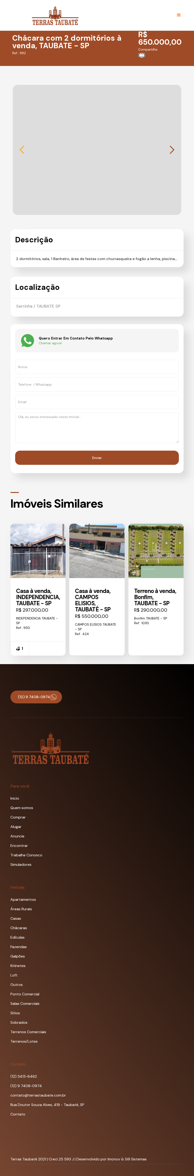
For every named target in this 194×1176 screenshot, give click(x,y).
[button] (179, 15)
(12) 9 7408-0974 (26, 1085)
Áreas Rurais (21, 908)
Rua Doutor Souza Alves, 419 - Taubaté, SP (47, 1104)
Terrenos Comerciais (28, 1031)
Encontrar (19, 845)
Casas (15, 918)
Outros (16, 984)
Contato (17, 1114)
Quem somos (21, 807)
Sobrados (18, 1022)
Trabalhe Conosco (26, 855)
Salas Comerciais (25, 1003)
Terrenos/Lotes (24, 1041)
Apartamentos (23, 899)
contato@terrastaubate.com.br (38, 1095)
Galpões (17, 956)
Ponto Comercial (24, 994)
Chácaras (18, 927)
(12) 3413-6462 (23, 1076)
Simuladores (20, 864)
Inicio (14, 798)
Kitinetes (18, 965)
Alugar (16, 826)
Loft (14, 975)
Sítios (15, 1012)
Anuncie (17, 836)
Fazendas (18, 946)
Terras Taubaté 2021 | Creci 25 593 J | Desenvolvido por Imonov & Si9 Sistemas (78, 1159)
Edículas (17, 937)
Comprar (18, 817)
